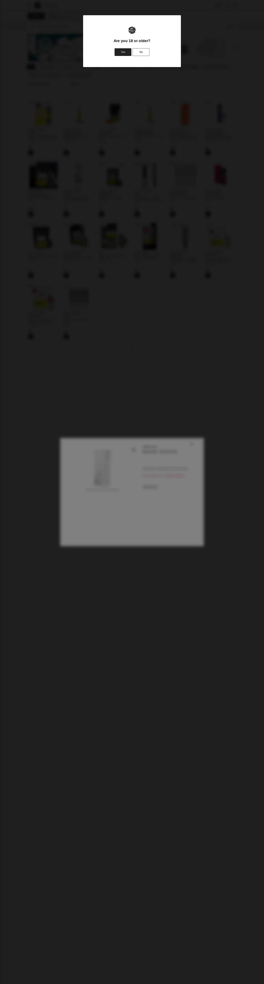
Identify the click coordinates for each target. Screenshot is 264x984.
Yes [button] (123, 52)
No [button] (141, 52)
